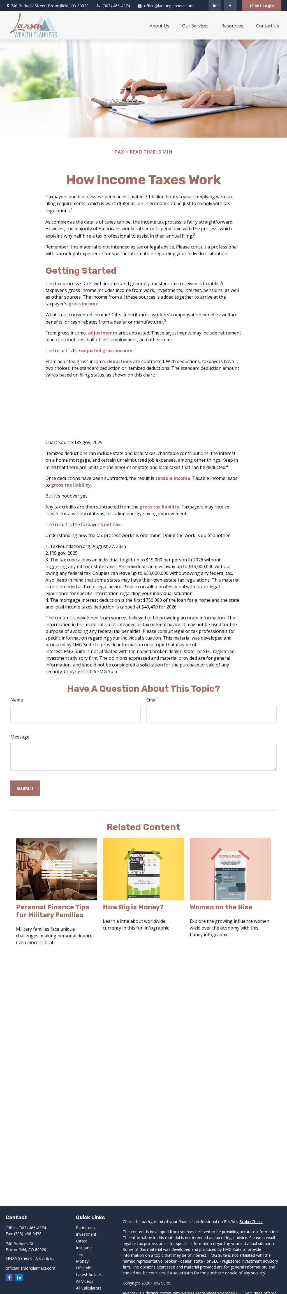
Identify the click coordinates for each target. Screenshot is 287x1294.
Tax (79, 1254)
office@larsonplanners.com (169, 5)
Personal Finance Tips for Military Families (52, 911)
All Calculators (88, 1288)
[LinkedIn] (215, 5)
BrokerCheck (251, 1221)
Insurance (85, 1247)
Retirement (86, 1227)
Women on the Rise (221, 907)
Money (82, 1261)
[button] (159, 25)
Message (19, 737)
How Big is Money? (133, 907)
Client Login (262, 5)
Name (16, 700)
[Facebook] (230, 5)
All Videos (84, 1281)
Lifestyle (83, 1267)
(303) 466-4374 (116, 5)
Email (152, 700)
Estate (81, 1241)
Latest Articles (89, 1274)
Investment (86, 1234)
